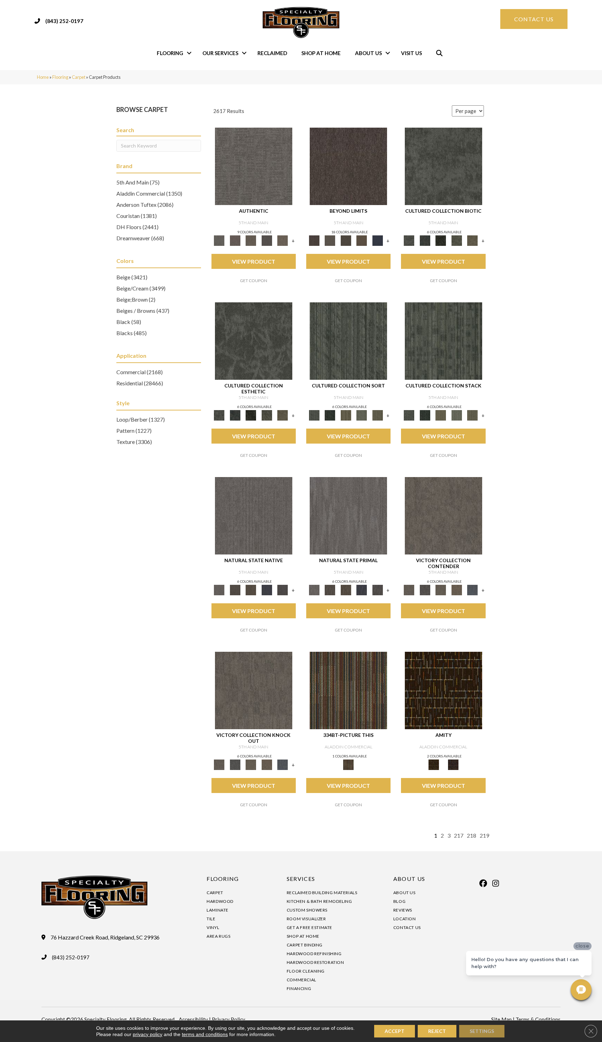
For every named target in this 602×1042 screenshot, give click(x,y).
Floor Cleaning (306, 971)
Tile (211, 918)
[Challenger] (443, 515)
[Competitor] (441, 589)
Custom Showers (307, 910)
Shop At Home (321, 53)
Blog (399, 901)
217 (458, 835)
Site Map (501, 1019)
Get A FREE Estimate (309, 927)
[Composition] (457, 240)
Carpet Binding (305, 944)
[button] (189, 53)
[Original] (283, 589)
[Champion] (425, 589)
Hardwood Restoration (315, 962)
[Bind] (348, 340)
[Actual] (253, 166)
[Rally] (457, 589)
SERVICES (301, 878)
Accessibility (193, 1019)
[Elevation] (346, 240)
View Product (253, 261)
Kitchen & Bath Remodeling (319, 901)
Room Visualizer (306, 918)
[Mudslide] (348, 690)
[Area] (348, 166)
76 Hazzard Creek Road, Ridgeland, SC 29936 (105, 937)
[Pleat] (362, 414)
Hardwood (220, 901)
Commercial (301, 979)
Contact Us (407, 927)
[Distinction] (472, 240)
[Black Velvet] (453, 764)
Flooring (170, 53)
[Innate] (267, 589)
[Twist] (378, 414)
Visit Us (411, 53)
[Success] (472, 589)
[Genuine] (251, 240)
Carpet (78, 77)
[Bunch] (330, 414)
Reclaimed (272, 53)
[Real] (283, 240)
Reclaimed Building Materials (322, 892)
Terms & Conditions (538, 1019)
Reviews (402, 910)
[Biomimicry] (443, 166)
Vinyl (213, 927)
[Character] (425, 240)
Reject (437, 1031)
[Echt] (235, 240)
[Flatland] (378, 240)
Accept (394, 1031)
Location (404, 918)
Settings (482, 1031)
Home (43, 77)
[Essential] (235, 589)
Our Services (220, 53)
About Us (368, 53)
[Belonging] (253, 515)
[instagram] (496, 883)
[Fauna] (362, 240)
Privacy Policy (228, 1019)
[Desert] (330, 240)
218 (471, 835)
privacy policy (147, 1034)
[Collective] (441, 240)
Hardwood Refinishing (314, 953)
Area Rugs (218, 936)
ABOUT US (409, 878)
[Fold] (346, 414)
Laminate (218, 910)
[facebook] (483, 883)
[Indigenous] (251, 589)
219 (484, 835)
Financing (299, 988)
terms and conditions (205, 1034)
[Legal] (267, 240)
